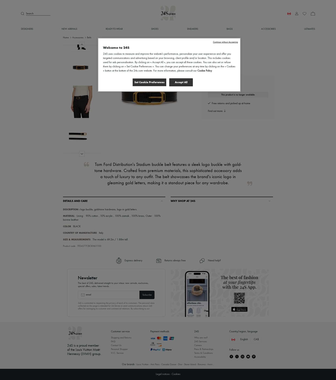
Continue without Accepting (225, 42)
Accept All (181, 82)
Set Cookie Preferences (149, 82)
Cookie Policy (204, 70)
